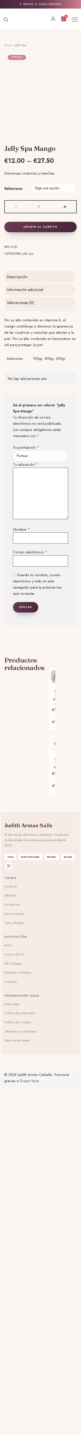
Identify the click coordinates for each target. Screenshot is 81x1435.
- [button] (16, 206)
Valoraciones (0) (20, 303)
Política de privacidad (20, 1013)
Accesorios (12, 904)
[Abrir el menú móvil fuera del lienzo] (75, 19)
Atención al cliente (17, 1040)
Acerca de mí (14, 954)
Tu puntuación (26, 447)
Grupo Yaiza (29, 1080)
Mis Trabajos (13, 963)
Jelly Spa (21, 45)
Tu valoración (25, 464)
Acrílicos (11, 886)
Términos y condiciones (21, 1031)
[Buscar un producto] (6, 19)
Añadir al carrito (40, 227)
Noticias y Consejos (18, 972)
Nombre (21, 529)
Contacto (11, 981)
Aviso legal (12, 1004)
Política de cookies (18, 1022)
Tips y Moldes (14, 923)
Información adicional (25, 289)
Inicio (7, 45)
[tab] (39, 277)
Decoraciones (14, 913)
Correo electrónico (30, 552)
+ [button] (65, 206)
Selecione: (13, 188)
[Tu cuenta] (53, 19)
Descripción (17, 277)
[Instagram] (9, 866)
